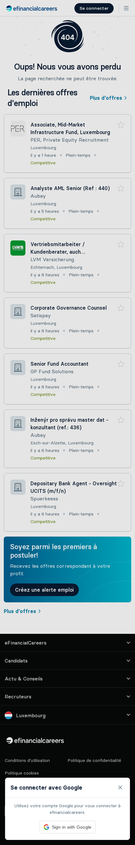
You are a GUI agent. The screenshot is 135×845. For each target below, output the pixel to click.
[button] (67, 422)
